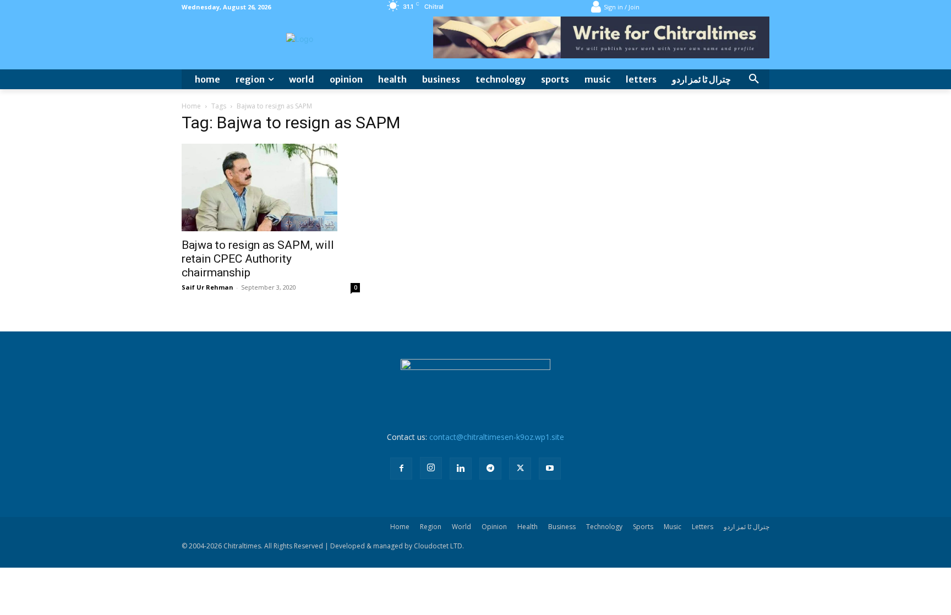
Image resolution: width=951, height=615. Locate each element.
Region (430, 526)
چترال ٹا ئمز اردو (746, 526)
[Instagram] (431, 468)
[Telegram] (490, 469)
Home (191, 106)
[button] (754, 79)
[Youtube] (550, 469)
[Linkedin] (461, 469)
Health (527, 526)
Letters (702, 526)
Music (672, 526)
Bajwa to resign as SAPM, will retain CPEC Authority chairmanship (258, 258)
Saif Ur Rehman (207, 287)
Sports (643, 526)
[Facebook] (401, 469)
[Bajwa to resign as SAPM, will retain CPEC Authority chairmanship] (271, 188)
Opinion (494, 526)
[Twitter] (520, 469)
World (461, 526)
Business (562, 526)
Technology (604, 526)
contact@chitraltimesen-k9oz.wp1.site (496, 437)
